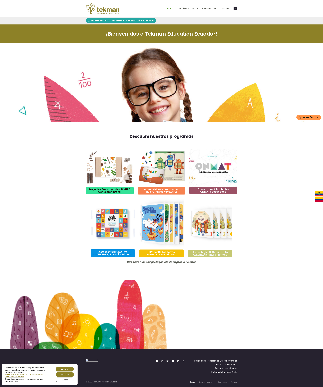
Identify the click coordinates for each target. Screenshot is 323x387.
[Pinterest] (183, 361)
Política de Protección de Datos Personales (215, 360)
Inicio (170, 8)
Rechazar (65, 374)
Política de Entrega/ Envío (224, 372)
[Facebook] (157, 361)
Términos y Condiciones (225, 368)
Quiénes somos (188, 8)
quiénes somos (308, 117)
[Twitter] (167, 361)
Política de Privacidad (226, 364)
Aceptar (64, 369)
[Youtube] (173, 361)
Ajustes (65, 380)
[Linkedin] (178, 361)
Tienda (224, 8)
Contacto (209, 8)
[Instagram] (162, 361)
